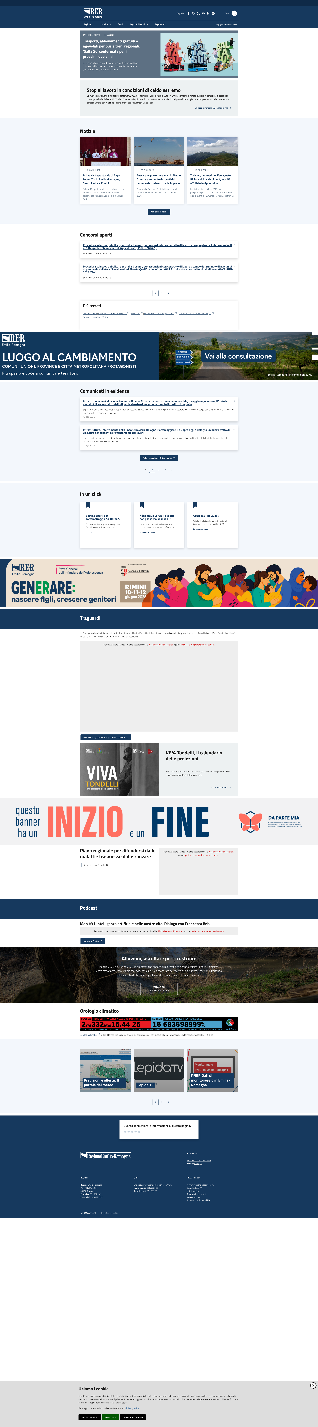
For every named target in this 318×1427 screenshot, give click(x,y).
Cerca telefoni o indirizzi (90, 1197)
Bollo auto (135, 313)
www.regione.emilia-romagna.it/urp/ (157, 1184)
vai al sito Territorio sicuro (159, 988)
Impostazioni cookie (109, 1212)
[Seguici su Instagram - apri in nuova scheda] (192, 13)
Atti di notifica (193, 1190)
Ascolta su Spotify (91, 941)
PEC (152, 1190)
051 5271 (94, 1194)
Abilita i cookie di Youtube (161, 644)
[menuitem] (224, 24)
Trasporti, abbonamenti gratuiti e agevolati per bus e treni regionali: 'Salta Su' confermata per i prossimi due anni (111, 48)
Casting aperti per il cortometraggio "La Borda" (102, 517)
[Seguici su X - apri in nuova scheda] (197, 13)
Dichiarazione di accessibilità (198, 1200)
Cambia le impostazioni (133, 1417)
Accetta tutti (110, 1417)
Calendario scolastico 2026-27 (112, 313)
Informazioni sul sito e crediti (199, 1160)
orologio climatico (89, 1035)
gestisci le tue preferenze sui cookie (197, 644)
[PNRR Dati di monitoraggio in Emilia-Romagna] (212, 1070)
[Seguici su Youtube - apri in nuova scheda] (202, 13)
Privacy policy (132, 1408)
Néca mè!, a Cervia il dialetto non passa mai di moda (157, 517)
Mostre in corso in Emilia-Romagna (195, 313)
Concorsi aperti (90, 313)
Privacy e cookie (193, 1197)
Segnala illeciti (193, 1187)
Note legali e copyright (196, 1194)
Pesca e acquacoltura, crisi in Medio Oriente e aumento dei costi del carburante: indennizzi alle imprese (159, 179)
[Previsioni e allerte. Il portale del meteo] (105, 1070)
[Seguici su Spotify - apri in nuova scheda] (212, 13)
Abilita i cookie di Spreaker (170, 931)
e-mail (196, 1163)
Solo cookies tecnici (89, 1417)
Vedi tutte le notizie (159, 211)
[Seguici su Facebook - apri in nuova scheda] (187, 13)
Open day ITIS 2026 (205, 515)
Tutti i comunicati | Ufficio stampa (157, 457)
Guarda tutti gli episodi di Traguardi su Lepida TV (104, 737)
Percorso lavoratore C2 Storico (97, 317)
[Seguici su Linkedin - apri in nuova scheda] (207, 13)
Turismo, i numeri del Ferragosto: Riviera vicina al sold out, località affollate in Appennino (210, 179)
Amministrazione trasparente (199, 1184)
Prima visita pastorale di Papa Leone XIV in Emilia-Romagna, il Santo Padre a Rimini (102, 179)
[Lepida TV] (159, 1070)
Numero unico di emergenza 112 (159, 313)
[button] (234, 13)
